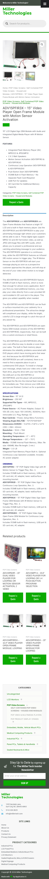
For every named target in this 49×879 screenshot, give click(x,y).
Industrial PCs (13, 739)
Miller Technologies (17, 11)
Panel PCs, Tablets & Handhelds (21, 744)
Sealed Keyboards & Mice (18, 750)
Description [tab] (8, 215)
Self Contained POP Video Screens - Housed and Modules (23, 91)
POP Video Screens (16, 705)
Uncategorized (13, 694)
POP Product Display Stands (25, 719)
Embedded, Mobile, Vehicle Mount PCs (24, 727)
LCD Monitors (13, 699)
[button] (41, 44)
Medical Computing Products (19, 733)
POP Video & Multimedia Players (26, 715)
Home (5, 88)
